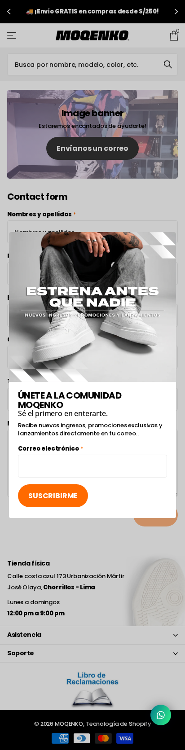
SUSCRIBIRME (53, 496)
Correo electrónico (51, 449)
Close (166, 242)
